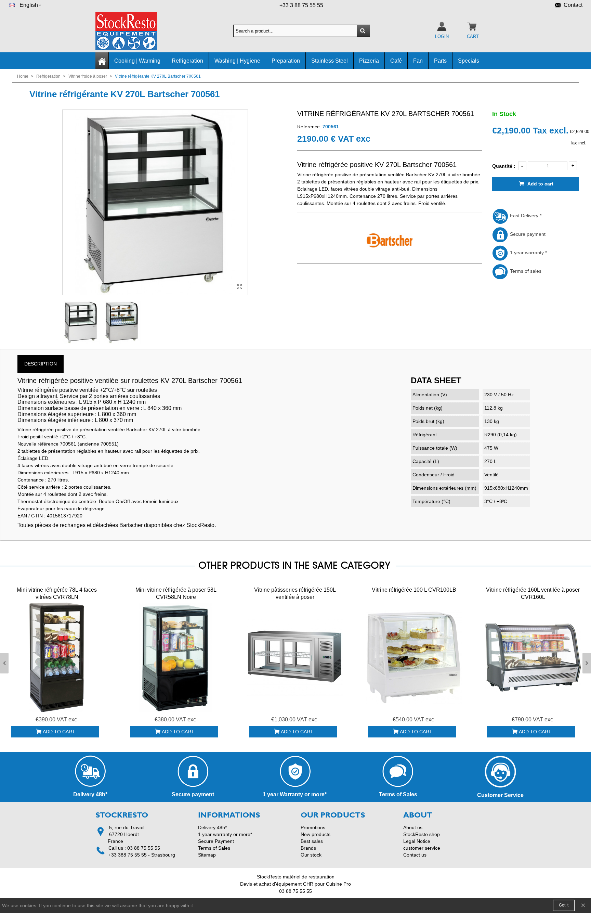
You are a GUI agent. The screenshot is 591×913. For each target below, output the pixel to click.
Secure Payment (216, 841)
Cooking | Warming (137, 61)
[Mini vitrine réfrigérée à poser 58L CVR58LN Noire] (176, 657)
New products (315, 834)
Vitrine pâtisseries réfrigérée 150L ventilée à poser (295, 593)
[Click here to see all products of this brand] (389, 240)
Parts (440, 61)
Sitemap (207, 855)
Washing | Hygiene (237, 61)
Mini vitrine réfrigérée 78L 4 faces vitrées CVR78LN (57, 593)
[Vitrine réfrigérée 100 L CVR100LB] (414, 657)
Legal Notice (416, 841)
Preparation (286, 61)
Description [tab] (40, 364)
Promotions (313, 827)
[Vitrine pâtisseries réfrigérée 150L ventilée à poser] (295, 657)
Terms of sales (525, 271)
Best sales (312, 841)
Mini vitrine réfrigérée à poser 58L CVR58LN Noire (175, 593)
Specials (468, 61)
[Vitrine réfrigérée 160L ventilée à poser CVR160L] (533, 657)
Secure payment (527, 234)
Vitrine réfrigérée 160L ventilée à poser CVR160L (533, 593)
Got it (563, 905)
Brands (308, 848)
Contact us (414, 855)
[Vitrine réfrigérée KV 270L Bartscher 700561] (239, 287)
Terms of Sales (214, 848)
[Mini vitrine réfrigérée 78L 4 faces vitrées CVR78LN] (57, 657)
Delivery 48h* (212, 827)
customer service (421, 848)
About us (412, 827)
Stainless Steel (329, 61)
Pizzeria (369, 61)
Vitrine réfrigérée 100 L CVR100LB (414, 590)
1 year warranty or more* (225, 834)
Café (396, 61)
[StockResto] (133, 31)
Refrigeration (187, 61)
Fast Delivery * (525, 215)
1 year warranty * (528, 252)
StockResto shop (421, 834)
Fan (418, 61)
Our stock (311, 855)
